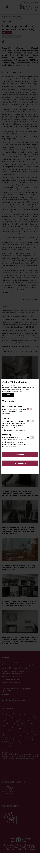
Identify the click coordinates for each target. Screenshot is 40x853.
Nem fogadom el (20, 463)
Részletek (7, 394)
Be (36, 409)
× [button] (36, 382)
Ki (28, 409)
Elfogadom (20, 454)
